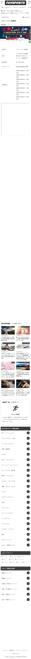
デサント (5, 559)
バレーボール (6, 524)
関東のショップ (6, 573)
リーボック (26, 562)
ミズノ (19, 562)
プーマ (12, 562)
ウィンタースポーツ (8, 443)
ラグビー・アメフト (8, 529)
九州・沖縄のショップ (8, 599)
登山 (3, 534)
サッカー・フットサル (8, 481)
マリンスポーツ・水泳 (8, 438)
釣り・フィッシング (8, 433)
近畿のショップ (6, 578)
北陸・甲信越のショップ (9, 589)
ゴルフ (4, 454)
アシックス (5, 556)
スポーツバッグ (6, 539)
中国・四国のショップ (8, 594)
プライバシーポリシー (21, 650)
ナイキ (11, 559)
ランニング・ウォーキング (10, 465)
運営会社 (12, 650)
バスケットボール (7, 497)
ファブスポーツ (12, 656)
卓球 (3, 502)
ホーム (6, 650)
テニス (4, 491)
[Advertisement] (15, 157)
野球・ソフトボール (8, 475)
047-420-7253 (20, 62)
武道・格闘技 (6, 449)
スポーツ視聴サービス (8, 545)
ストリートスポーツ (8, 513)
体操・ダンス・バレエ (8, 486)
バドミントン (6, 507)
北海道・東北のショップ (9, 583)
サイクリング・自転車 (8, 470)
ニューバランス (20, 559)
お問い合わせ (16, 653)
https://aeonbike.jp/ (21, 66)
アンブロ (22, 556)
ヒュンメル (5, 562)
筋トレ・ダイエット (8, 459)
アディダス (13, 556)
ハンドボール (6, 518)
